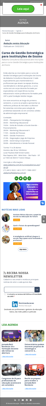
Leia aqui (23, 9)
